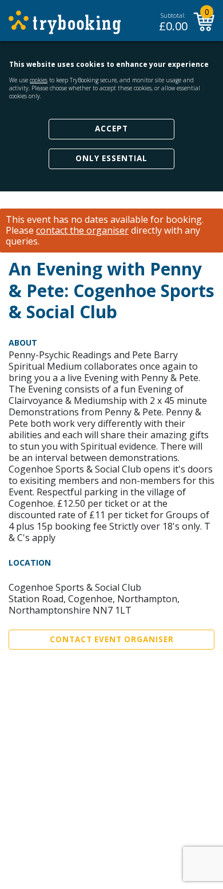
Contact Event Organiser (112, 639)
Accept (111, 128)
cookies (38, 80)
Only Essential (111, 158)
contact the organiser (82, 230)
